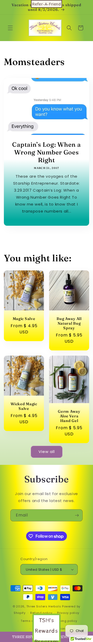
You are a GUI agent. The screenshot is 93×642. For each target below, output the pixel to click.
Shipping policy (64, 621)
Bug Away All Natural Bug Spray (69, 323)
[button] (10, 28)
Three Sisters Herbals (43, 606)
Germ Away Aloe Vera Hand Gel (69, 416)
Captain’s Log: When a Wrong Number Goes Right (46, 152)
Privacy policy (68, 613)
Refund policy (41, 613)
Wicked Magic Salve (24, 406)
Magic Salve (24, 318)
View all (46, 451)
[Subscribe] (76, 515)
